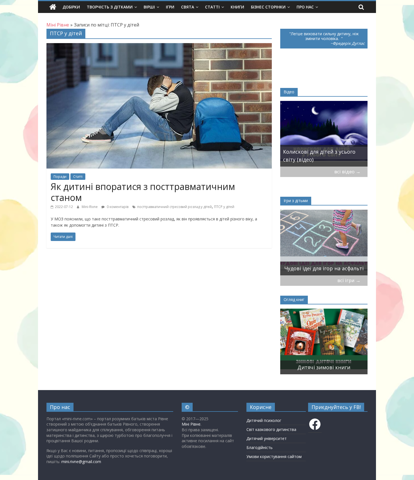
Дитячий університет (266, 438)
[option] (346, 134)
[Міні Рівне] (52, 7)
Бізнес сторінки (268, 7)
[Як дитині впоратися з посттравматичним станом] (159, 46)
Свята (187, 7)
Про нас (305, 7)
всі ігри (348, 280)
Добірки (71, 7)
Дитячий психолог (263, 420)
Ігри (170, 7)
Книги (237, 7)
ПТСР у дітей (224, 206)
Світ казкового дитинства (271, 429)
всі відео (347, 171)
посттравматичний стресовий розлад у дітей (174, 206)
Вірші (149, 7)
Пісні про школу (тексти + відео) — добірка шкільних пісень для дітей (346, 151)
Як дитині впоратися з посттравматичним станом (143, 191)
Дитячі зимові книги (283, 367)
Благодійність (259, 447)
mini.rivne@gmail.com (81, 461)
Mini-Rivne (90, 206)
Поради (60, 176)
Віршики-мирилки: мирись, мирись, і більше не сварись (356, 264)
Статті (212, 7)
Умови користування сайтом (274, 456)
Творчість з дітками (110, 7)
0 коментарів (117, 206)
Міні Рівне (191, 424)
